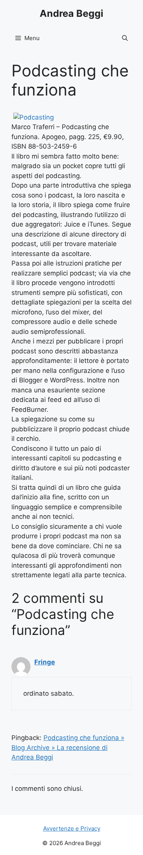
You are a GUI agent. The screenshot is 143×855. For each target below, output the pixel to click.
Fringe (44, 662)
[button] (124, 38)
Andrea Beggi (71, 13)
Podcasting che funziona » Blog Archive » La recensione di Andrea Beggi (67, 747)
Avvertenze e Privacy (71, 828)
